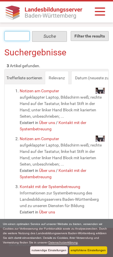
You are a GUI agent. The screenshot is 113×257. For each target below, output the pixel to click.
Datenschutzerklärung (63, 242)
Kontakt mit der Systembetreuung (50, 186)
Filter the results (89, 36)
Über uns (47, 122)
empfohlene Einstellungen (88, 250)
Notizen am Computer (39, 91)
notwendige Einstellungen (49, 250)
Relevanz (57, 78)
